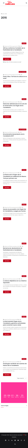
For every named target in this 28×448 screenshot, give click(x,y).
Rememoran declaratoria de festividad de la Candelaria (12, 249)
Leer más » (7, 59)
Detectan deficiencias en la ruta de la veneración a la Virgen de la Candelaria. (15, 105)
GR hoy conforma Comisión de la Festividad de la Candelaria (14, 49)
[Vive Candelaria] (10, 3)
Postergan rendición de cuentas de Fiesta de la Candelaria (15, 364)
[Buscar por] (26, 3)
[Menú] (3, 3)
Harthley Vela (6, 46)
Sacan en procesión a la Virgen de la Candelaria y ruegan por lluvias (14, 210)
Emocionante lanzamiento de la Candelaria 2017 (13, 135)
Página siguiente (20, 378)
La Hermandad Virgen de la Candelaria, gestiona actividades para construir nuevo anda (14, 323)
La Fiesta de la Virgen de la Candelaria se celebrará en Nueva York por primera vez (14, 176)
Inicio (3, 13)
